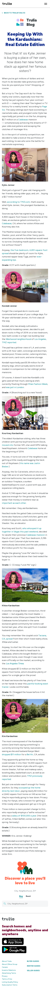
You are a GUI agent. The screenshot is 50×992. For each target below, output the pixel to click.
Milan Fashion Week (37, 384)
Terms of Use (7, 979)
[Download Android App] (14, 949)
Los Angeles (40, 339)
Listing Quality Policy (10, 982)
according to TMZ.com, (18, 202)
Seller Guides (33, 971)
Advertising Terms (9, 973)
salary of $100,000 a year (24, 815)
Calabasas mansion (35, 535)
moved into (7, 445)
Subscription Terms (9, 985)
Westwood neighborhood (18, 339)
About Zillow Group (9, 964)
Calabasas (23, 119)
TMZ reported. (9, 342)
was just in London (15, 387)
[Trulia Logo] (7, 4)
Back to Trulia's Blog (14, 13)
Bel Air (30, 754)
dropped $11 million (11, 754)
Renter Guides (33, 966)
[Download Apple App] (13, 941)
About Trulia (7, 961)
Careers (5, 967)
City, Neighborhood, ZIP (25, 891)
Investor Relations (9, 970)
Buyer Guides (33, 961)
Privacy (4, 976)
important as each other (14, 503)
